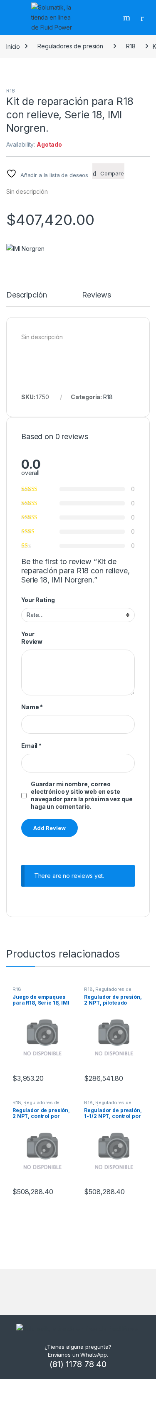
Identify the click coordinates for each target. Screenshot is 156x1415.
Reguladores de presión (70, 46)
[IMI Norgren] (25, 248)
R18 (131, 46)
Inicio (13, 46)
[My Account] (145, 17)
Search (127, 17)
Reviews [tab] (96, 295)
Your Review (31, 637)
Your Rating (37, 599)
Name (32, 706)
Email (31, 745)
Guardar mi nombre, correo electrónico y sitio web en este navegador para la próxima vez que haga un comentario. (81, 795)
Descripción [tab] (26, 295)
